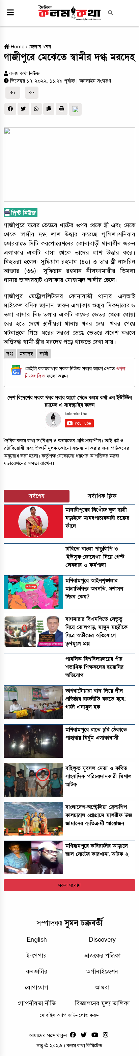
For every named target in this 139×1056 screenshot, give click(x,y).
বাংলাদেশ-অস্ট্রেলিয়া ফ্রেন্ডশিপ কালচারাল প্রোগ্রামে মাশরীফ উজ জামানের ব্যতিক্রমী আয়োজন (98, 815)
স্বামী (44, 354)
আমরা (102, 987)
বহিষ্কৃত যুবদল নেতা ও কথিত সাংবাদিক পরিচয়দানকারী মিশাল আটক (98, 776)
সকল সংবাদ (69, 885)
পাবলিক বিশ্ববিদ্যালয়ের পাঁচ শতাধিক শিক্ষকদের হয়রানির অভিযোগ (94, 667)
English (37, 939)
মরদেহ (26, 354)
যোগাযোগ (36, 987)
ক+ (13, 92)
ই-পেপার (36, 955)
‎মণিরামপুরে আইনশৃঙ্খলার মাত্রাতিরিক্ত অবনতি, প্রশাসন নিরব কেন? (94, 589)
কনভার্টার (37, 971)
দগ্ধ (9, 354)
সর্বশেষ (37, 496)
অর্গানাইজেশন (102, 971)
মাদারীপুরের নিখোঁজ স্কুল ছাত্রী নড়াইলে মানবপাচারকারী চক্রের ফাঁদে (97, 518)
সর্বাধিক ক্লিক (102, 496)
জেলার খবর (40, 47)
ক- (31, 92)
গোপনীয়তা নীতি (37, 1003)
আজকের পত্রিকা (102, 955)
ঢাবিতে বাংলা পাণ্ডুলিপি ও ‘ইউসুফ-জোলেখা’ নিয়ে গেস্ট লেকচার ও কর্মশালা (94, 557)
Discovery (102, 939)
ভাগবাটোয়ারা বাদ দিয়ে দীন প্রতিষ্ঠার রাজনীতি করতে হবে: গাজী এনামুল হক (95, 699)
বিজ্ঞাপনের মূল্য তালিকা (102, 1003)
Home (17, 47)
